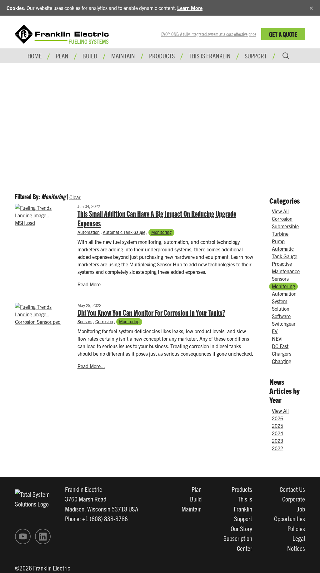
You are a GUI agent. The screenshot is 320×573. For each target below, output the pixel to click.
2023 (277, 440)
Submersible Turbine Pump (285, 233)
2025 (277, 425)
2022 (277, 448)
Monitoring (161, 232)
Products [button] (162, 56)
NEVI (277, 338)
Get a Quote (283, 33)
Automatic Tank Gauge (124, 232)
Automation (89, 232)
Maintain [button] (123, 56)
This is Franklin (210, 56)
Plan (197, 489)
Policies (296, 528)
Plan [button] (62, 56)
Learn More (189, 8)
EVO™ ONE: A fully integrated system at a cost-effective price (208, 34)
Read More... (91, 284)
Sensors (85, 321)
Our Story (241, 528)
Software (281, 316)
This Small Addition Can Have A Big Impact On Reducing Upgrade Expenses (157, 218)
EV (275, 331)
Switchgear (284, 323)
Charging (281, 361)
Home (35, 56)
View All (280, 211)
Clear (75, 197)
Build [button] (89, 56)
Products (242, 489)
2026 (277, 418)
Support (256, 56)
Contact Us (292, 489)
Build (196, 499)
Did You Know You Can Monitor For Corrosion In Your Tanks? (151, 312)
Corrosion (104, 321)
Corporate (293, 499)
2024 (277, 433)
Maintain (192, 509)
